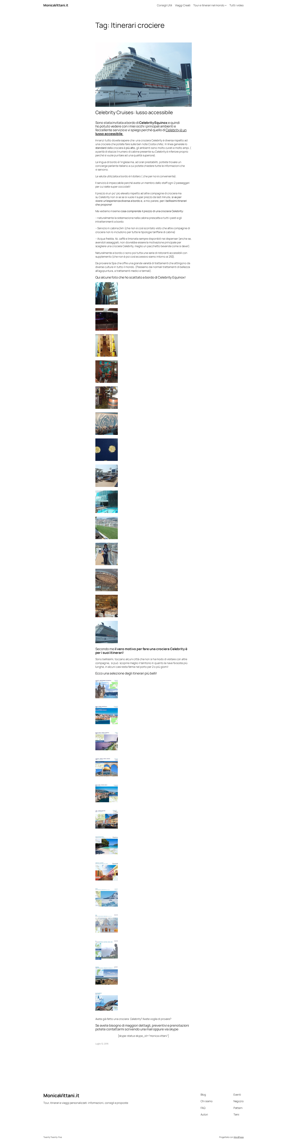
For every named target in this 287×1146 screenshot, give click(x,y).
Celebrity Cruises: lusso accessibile (134, 112)
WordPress (239, 1137)
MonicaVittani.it (55, 5)
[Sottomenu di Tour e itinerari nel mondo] (226, 5)
